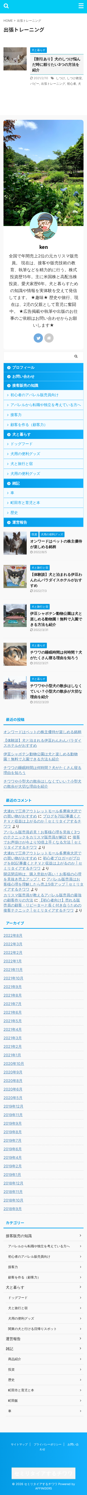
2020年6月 (13, 1089)
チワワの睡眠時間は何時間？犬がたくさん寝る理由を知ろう (42, 770)
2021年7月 (12, 1003)
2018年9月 (12, 1208)
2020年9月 (13, 1072)
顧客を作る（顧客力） (29, 424)
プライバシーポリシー (47, 1444)
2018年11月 (13, 1191)
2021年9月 (12, 986)
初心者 (71, 83)
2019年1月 (12, 1174)
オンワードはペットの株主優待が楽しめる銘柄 (42, 731)
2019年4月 (12, 1157)
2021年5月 (12, 1021)
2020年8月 (13, 1080)
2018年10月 (13, 1200)
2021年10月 (13, 978)
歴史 (14, 512)
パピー (34, 83)
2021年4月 (12, 1029)
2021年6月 (12, 1012)
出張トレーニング (53, 83)
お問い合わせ (23, 376)
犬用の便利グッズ (25, 453)
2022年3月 (13, 944)
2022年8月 (13, 935)
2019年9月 (12, 1123)
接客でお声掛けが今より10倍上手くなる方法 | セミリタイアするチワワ (42, 842)
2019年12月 (13, 1106)
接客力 (16, 414)
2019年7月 (12, 1140)
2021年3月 (12, 1038)
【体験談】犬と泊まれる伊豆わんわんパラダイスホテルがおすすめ (56, 580)
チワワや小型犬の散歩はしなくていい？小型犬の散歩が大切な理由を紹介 (56, 691)
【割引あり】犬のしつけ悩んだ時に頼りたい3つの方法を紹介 (56, 64)
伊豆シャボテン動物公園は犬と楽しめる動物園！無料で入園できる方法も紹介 (56, 619)
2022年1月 (12, 961)
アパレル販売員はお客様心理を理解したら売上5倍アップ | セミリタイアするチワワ (43, 884)
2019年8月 (12, 1132)
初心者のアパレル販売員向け (34, 394)
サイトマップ (19, 1444)
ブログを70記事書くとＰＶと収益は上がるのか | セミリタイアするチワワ (42, 821)
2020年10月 (13, 1063)
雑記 (16, 483)
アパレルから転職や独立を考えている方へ (45, 404)
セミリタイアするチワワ (43, 1473)
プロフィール (23, 367)
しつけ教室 (74, 78)
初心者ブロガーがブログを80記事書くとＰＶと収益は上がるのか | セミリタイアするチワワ (42, 863)
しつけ (60, 78)
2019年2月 (12, 1166)
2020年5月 (13, 1097)
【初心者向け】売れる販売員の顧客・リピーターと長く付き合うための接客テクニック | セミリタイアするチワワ (42, 905)
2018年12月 (13, 1183)
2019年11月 (13, 1114)
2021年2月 (12, 1046)
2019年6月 (12, 1149)
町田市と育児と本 (25, 502)
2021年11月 (13, 969)
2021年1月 (12, 1055)
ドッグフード (21, 443)
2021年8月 (12, 995)
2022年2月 (13, 952)
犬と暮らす (21, 434)
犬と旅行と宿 (21, 463)
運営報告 (19, 522)
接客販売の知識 (25, 385)
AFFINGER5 (43, 1488)
